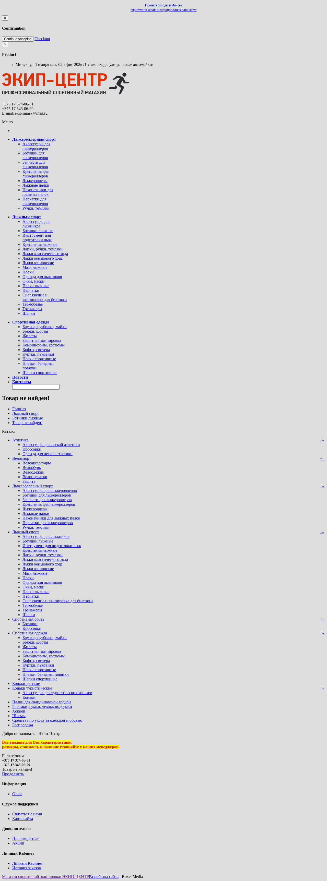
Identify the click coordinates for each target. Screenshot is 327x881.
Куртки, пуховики (38, 354)
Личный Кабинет (27, 863)
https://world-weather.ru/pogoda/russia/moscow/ (163, 10)
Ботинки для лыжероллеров (35, 155)
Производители (26, 838)
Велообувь (31, 467)
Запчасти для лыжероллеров (35, 164)
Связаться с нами (27, 814)
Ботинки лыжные (37, 230)
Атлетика (20, 440)
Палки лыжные (35, 286)
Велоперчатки (34, 477)
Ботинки (30, 624)
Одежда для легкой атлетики (47, 454)
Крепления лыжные (39, 244)
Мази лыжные (34, 267)
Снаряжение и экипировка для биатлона (44, 297)
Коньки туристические (32, 688)
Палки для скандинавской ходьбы (41, 702)
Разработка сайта (104, 876)
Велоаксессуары (36, 463)
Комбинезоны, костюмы (43, 345)
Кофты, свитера (36, 349)
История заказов (26, 868)
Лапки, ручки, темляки (42, 249)
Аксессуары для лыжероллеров (36, 146)
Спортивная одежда (29, 633)
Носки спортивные (39, 359)
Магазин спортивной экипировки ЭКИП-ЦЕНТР (45, 876)
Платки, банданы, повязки (45, 674)
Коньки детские (26, 683)
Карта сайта (22, 818)
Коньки (29, 697)
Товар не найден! (27, 422)
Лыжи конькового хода (42, 258)
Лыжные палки (35, 185)
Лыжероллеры (35, 180)
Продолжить (13, 774)
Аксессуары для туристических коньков (57, 693)
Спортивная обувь (28, 619)
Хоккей (18, 711)
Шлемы (19, 716)
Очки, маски (33, 281)
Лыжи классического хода (45, 253)
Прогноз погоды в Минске (163, 5)
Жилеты (29, 336)
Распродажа (22, 725)
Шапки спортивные (39, 372)
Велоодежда (33, 472)
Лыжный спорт (25, 413)
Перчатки (30, 290)
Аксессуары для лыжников (36, 223)
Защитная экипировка (41, 340)
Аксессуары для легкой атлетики (51, 444)
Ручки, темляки (36, 208)
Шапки (28, 313)
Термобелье (32, 304)
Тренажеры (32, 309)
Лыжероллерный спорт (32, 486)
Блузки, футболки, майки (44, 326)
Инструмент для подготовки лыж (37, 237)
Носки (28, 272)
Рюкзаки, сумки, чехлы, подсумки (42, 706)
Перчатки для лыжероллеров (35, 201)
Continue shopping (17, 39)
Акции (18, 843)
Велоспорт (21, 458)
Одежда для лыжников (42, 276)
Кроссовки (31, 449)
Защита (28, 481)
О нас (17, 794)
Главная (19, 409)
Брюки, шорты (35, 331)
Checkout (42, 39)
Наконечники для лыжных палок (37, 192)
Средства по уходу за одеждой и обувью (47, 720)
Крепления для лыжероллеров (35, 173)
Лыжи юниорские (38, 263)
